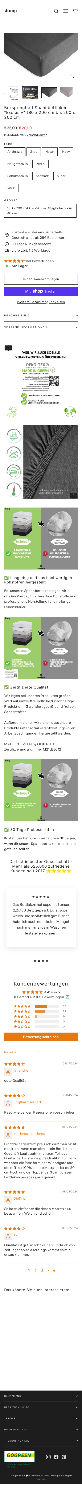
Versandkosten (36, 134)
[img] (14, 1064)
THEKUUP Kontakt (17, 1440)
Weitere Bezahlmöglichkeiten (41, 302)
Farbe (9, 144)
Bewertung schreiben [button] (41, 1037)
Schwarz (42, 176)
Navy (66, 152)
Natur (49, 152)
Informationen (16, 1429)
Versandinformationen (25, 327)
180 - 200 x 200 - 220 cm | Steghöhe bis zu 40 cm (39, 210)
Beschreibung (17, 315)
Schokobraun (17, 176)
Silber (61, 176)
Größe (10, 200)
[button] (14, 261)
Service (10, 1418)
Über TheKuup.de (17, 1407)
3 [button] (42, 1270)
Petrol (40, 164)
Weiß (11, 188)
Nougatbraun (17, 164)
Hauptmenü (12, 1396)
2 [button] (35, 1270)
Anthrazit (14, 152)
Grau (33, 152)
